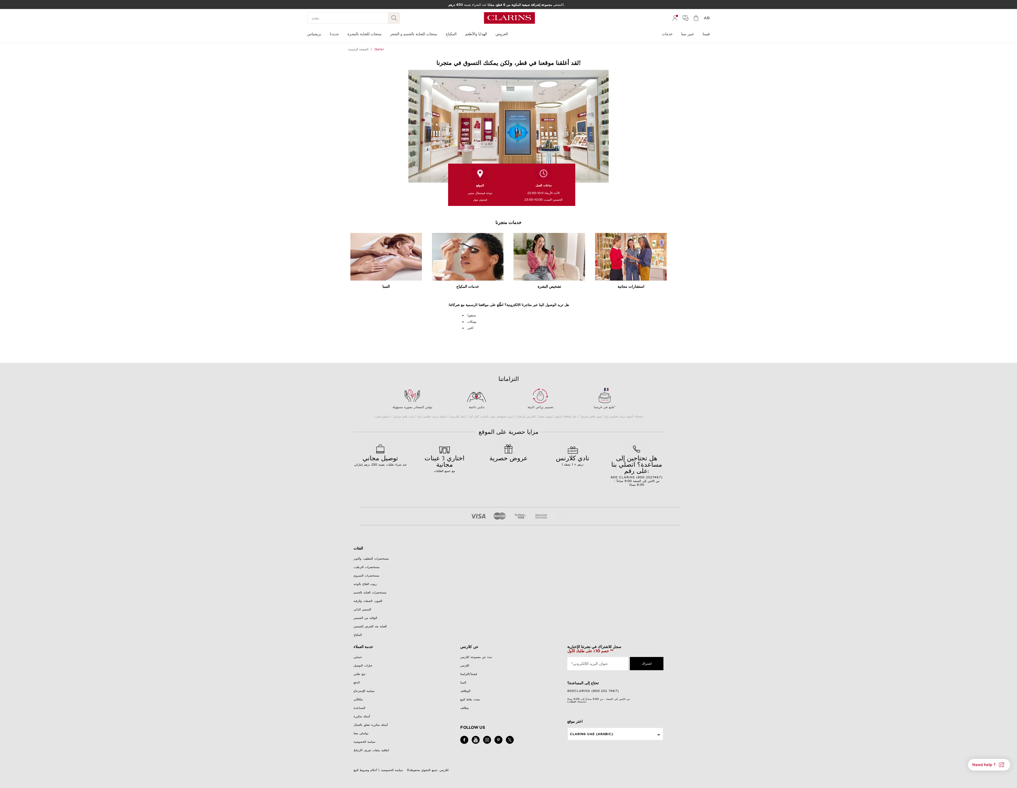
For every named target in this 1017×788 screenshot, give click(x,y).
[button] (989, 765)
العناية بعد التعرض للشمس (370, 626)
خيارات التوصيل (363, 665)
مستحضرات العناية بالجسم (370, 592)
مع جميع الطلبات (445, 463)
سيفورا (471, 315)
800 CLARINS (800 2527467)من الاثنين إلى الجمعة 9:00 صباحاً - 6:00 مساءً (637, 470)
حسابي (358, 657)
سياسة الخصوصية (364, 742)
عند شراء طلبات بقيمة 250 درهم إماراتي (380, 460)
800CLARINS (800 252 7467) (593, 691)
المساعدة (359, 708)
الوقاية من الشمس (365, 618)
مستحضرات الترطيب (367, 567)
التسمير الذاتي (362, 609)
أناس (470, 328)
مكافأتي (358, 699)
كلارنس (464, 665)
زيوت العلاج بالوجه (365, 584)
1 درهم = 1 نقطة (572, 460)
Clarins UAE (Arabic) (591, 734)
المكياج (358, 635)
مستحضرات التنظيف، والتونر (371, 558)
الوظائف (465, 691)
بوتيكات (471, 321)
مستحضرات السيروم (366, 575)
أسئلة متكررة (362, 716)
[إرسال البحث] (394, 18)
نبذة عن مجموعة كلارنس (476, 657)
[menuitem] (675, 18)
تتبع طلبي (359, 674)
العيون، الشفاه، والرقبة (368, 601)
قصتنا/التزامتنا (468, 674)
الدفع (357, 682)
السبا (463, 682)
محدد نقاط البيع (470, 699)
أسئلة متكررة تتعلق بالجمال (371, 725)
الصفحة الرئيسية (358, 49)
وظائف (464, 708)
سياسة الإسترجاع (364, 691)
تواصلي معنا (361, 733)
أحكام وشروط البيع (365, 770)
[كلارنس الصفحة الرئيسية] (509, 18)
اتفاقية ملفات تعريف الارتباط (371, 750)
